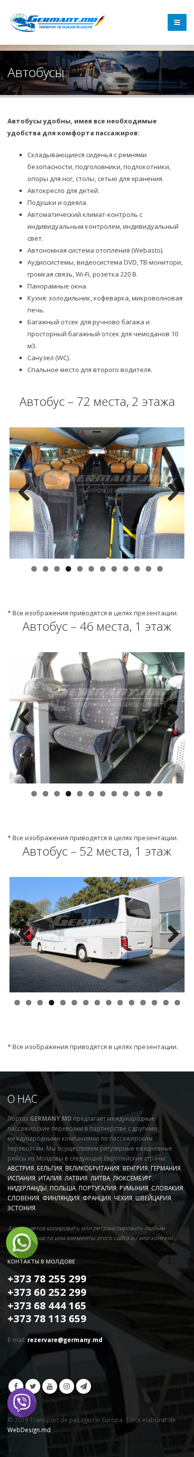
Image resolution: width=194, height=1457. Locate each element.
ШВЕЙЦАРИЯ (153, 1198)
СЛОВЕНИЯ (23, 1198)
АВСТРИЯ (20, 1168)
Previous (24, 493)
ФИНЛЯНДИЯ (61, 1198)
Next (170, 493)
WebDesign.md (29, 1430)
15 (177, 1002)
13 (154, 1002)
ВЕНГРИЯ (135, 1168)
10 (137, 569)
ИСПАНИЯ (21, 1178)
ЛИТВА (100, 1178)
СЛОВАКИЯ (167, 1188)
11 (148, 569)
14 (166, 1002)
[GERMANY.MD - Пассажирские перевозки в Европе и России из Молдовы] (57, 22)
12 (160, 569)
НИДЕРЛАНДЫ (27, 1188)
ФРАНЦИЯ (97, 1198)
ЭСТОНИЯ (21, 1208)
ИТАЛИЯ (50, 1178)
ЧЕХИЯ (123, 1198)
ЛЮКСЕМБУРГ (132, 1178)
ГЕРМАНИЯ (166, 1168)
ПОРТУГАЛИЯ (97, 1188)
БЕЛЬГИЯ (49, 1168)
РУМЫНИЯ (133, 1188)
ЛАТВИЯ (76, 1178)
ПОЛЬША (63, 1188)
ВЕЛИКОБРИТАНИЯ (92, 1168)
